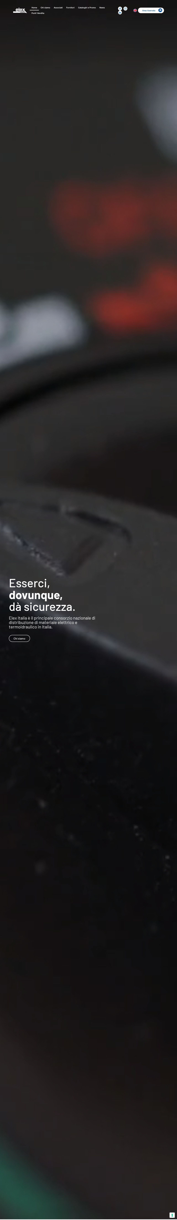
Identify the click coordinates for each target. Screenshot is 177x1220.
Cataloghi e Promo (87, 7)
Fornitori (70, 7)
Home (34, 7)
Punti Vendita (38, 13)
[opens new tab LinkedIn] (120, 12)
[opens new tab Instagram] (125, 9)
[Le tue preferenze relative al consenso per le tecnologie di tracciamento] (172, 1215)
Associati (58, 7)
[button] (151, 10)
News (102, 7)
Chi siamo (45, 7)
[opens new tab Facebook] (120, 9)
